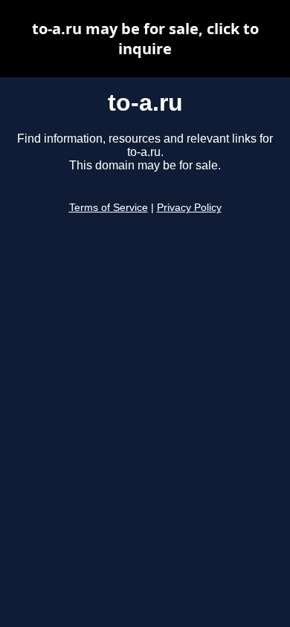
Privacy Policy (189, 207)
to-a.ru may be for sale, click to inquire (145, 39)
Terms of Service (108, 207)
